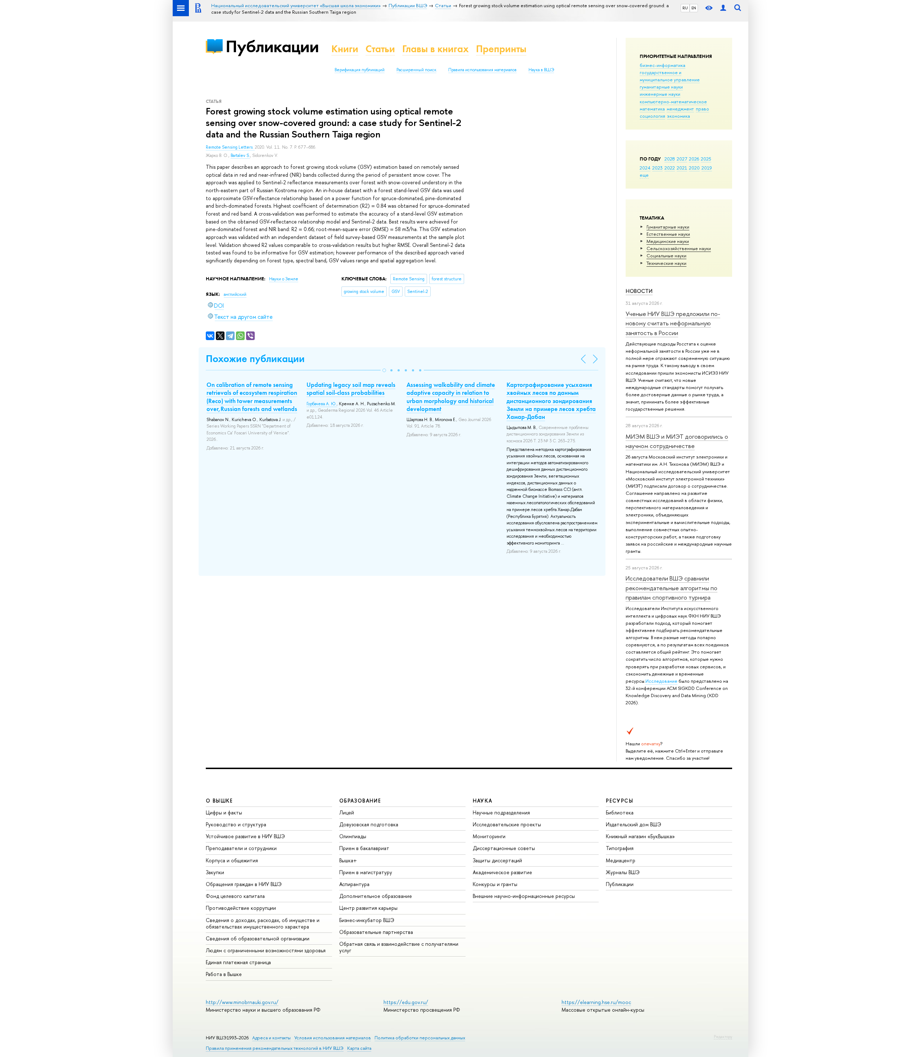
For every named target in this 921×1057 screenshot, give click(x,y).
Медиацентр (620, 860)
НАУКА (483, 800)
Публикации (272, 46)
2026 (694, 158)
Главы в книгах (435, 48)
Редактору (723, 1036)
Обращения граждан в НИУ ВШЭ (244, 884)
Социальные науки (666, 255)
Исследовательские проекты (507, 824)
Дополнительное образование (375, 896)
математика (652, 108)
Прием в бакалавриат (364, 848)
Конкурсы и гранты (495, 884)
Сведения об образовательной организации (257, 938)
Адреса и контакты (271, 1038)
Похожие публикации (255, 358)
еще (644, 175)
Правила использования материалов (482, 70)
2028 (669, 158)
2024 (645, 167)
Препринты (501, 48)
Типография (620, 848)
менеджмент (680, 108)
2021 (682, 167)
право (702, 108)
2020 (694, 167)
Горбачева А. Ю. (322, 404)
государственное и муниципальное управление (670, 76)
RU (685, 7)
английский (235, 294)
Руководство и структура (236, 824)
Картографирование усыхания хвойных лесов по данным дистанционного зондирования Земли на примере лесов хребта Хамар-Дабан (551, 400)
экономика (678, 116)
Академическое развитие (502, 872)
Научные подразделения (501, 812)
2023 (657, 167)
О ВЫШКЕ (219, 800)
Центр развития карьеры (368, 907)
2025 (706, 158)
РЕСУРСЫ (619, 800)
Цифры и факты (224, 812)
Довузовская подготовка (368, 824)
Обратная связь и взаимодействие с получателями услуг (398, 947)
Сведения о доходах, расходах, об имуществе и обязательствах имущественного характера (262, 923)
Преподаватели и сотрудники (241, 848)
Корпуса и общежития (232, 860)
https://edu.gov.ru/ (406, 1002)
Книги (344, 48)
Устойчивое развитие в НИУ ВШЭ (245, 836)
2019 (707, 167)
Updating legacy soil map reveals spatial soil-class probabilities (351, 389)
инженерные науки (660, 94)
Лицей (346, 812)
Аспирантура (354, 884)
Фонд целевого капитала (235, 896)
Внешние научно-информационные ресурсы (524, 896)
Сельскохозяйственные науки (678, 248)
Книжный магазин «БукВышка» (640, 836)
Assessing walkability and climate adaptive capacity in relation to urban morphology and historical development (451, 396)
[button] (384, 370)
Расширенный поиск (416, 70)
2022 (669, 167)
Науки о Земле (283, 279)
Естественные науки (668, 234)
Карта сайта (359, 1048)
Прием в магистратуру (365, 872)
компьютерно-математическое (673, 101)
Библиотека (620, 812)
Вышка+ (348, 860)
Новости (639, 291)
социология (652, 116)
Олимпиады (352, 836)
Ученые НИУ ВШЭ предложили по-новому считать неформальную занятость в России (673, 323)
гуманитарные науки (661, 86)
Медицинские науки (667, 241)
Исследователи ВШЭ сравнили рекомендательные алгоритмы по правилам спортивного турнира (671, 587)
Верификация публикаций (360, 70)
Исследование (661, 681)
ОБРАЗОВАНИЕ (360, 800)
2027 (682, 158)
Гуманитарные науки (667, 226)
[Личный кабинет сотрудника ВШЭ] (723, 8)
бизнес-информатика (662, 65)
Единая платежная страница (238, 962)
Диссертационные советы (504, 848)
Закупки (215, 872)
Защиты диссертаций (497, 860)
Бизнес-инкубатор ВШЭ (366, 920)
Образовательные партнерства (376, 932)
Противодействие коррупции (241, 907)
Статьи (380, 48)
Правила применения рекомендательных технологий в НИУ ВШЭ (275, 1048)
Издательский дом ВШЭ (633, 824)
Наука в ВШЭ (541, 70)
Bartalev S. (240, 155)
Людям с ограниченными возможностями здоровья (266, 950)
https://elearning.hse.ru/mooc (596, 1002)
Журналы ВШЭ (623, 872)
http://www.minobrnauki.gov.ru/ (242, 1002)
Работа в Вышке (224, 974)
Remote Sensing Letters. (230, 147)
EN (693, 7)
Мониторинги (489, 836)
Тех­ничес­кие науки (666, 263)
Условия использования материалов (332, 1038)
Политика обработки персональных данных (420, 1038)
